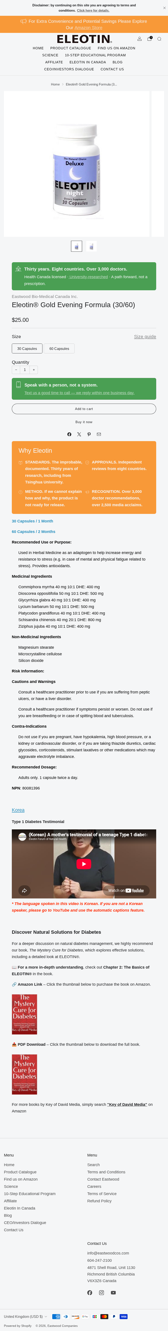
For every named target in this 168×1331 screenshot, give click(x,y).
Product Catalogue (70, 48)
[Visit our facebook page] (90, 1293)
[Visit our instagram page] (101, 1293)
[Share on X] (79, 434)
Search (93, 1165)
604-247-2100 (99, 1260)
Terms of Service (102, 1194)
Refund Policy (99, 1201)
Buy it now (84, 422)
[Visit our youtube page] (113, 1293)
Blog (118, 62)
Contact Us (112, 69)
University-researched (88, 277)
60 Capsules (59, 349)
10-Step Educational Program (95, 55)
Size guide (145, 336)
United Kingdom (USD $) (23, 1317)
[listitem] (84, 8)
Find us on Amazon (116, 48)
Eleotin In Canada (88, 62)
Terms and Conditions (106, 1172)
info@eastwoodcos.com (108, 1253)
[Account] (139, 39)
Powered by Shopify (18, 1325)
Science (50, 55)
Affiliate (54, 62)
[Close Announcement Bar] (164, 8)
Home (38, 48)
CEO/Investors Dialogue (69, 69)
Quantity (20, 362)
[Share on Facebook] (69, 434)
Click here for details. (93, 10)
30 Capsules (27, 349)
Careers (94, 1186)
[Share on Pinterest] (89, 434)
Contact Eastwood (103, 1179)
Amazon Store (88, 27)
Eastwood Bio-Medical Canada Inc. (45, 296)
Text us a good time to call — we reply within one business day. (79, 393)
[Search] (159, 39)
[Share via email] (99, 434)
